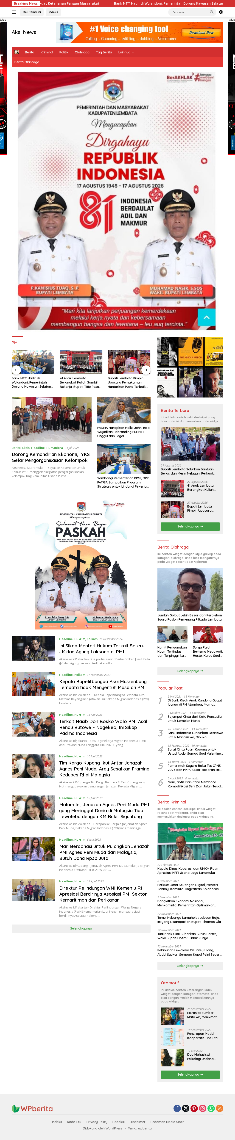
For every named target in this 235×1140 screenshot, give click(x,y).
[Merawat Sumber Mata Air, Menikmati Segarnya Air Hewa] (172, 1016)
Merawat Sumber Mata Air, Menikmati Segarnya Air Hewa (202, 1015)
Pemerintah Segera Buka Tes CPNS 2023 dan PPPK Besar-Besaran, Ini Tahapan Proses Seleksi (194, 768)
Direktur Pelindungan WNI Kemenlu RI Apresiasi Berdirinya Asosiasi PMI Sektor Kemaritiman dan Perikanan (103, 894)
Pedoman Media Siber (167, 1122)
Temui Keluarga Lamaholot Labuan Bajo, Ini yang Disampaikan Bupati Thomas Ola (189, 920)
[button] (211, 12)
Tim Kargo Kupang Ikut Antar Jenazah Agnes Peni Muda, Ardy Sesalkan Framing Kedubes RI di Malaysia (104, 769)
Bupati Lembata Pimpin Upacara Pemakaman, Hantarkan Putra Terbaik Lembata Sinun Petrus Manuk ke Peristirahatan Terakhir (79, 382)
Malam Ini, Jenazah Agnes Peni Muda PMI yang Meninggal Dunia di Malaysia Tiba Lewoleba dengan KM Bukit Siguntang (104, 810)
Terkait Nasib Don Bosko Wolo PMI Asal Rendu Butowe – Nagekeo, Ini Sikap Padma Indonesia (103, 727)
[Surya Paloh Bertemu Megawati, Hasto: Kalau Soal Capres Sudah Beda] (208, 634)
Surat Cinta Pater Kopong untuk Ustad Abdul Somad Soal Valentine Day (194, 751)
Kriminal (47, 52)
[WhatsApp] (211, 1109)
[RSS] (219, 1109)
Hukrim (79, 639)
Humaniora (54, 448)
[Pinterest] (194, 1109)
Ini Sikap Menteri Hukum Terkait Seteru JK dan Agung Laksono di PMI (101, 648)
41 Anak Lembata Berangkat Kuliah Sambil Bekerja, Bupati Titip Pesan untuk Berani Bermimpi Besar (32, 382)
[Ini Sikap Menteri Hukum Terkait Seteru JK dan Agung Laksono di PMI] (33, 650)
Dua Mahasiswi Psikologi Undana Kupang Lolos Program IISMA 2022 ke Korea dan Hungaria (202, 1056)
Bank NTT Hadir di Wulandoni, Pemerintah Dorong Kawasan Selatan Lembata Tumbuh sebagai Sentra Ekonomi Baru (139, 3)
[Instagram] (202, 1109)
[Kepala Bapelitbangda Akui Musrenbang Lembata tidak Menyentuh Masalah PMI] (33, 688)
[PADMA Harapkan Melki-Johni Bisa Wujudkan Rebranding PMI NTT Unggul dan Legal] (124, 410)
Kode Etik (74, 1122)
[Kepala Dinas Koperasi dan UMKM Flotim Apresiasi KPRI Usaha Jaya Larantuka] (190, 841)
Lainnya (124, 52)
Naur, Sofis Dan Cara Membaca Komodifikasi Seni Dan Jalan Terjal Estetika (194, 784)
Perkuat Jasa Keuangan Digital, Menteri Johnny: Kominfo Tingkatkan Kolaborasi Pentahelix (188, 887)
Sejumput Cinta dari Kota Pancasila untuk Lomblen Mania (195, 719)
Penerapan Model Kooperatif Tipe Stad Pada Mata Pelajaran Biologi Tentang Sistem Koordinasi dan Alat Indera (203, 1036)
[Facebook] (177, 1109)
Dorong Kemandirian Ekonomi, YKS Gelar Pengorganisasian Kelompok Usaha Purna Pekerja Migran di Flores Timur (51, 463)
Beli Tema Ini (32, 12)
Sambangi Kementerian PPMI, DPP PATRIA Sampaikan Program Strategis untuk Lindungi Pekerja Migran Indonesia (123, 482)
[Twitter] (185, 1109)
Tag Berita (104, 52)
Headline (38, 448)
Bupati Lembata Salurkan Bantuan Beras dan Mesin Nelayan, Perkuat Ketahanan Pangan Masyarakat (187, 471)
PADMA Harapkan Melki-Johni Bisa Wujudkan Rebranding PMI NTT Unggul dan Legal (123, 432)
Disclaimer (137, 1122)
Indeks (53, 12)
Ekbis (26, 448)
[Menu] (15, 12)
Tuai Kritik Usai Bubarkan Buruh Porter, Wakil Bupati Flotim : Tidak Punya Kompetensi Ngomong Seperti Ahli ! (187, 936)
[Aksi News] (32, 1108)
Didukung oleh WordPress (102, 1128)
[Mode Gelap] (221, 12)
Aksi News (24, 32)
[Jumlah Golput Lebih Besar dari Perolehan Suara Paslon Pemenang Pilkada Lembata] (190, 589)
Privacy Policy (97, 1122)
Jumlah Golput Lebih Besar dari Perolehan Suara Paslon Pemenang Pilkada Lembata (189, 617)
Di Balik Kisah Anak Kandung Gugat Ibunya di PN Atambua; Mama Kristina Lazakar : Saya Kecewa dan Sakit (195, 702)
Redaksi (118, 1122)
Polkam (92, 639)
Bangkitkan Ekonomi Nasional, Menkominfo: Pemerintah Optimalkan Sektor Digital (185, 903)
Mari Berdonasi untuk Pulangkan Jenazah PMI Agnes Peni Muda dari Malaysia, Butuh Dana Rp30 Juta (104, 852)
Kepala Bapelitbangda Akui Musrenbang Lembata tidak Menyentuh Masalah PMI (103, 684)
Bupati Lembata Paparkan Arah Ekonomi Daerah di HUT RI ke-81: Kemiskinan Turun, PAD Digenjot (128, 382)
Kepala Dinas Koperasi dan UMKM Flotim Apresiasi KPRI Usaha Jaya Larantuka (188, 871)
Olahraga (82, 52)
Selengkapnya (81, 928)
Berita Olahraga (26, 62)
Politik (63, 52)
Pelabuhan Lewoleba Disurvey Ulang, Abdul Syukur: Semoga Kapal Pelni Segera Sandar (189, 952)
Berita (29, 52)
